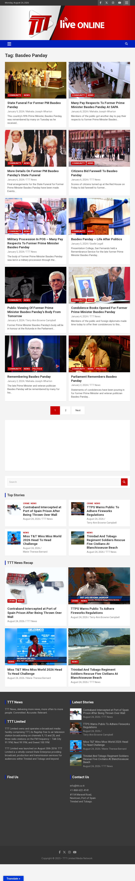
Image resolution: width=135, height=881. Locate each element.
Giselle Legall (96, 243)
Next (78, 410)
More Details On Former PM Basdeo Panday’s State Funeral (33, 173)
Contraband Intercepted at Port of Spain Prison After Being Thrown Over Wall (42, 511)
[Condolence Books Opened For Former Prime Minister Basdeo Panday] (99, 285)
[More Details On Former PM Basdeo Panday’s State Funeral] (36, 148)
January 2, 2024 (15, 381)
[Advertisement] (67, 445)
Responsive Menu (126, 3)
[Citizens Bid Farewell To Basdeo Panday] (99, 148)
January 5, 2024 (15, 251)
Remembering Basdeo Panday (29, 377)
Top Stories (16, 495)
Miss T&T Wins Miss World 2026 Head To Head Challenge (42, 540)
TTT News (31, 179)
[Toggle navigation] (9, 44)
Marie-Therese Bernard (35, 551)
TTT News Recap (20, 563)
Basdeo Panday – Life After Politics (96, 239)
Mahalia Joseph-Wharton (39, 111)
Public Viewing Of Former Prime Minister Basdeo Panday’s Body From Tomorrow (34, 312)
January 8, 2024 (79, 111)
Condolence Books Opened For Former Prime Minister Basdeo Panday (99, 310)
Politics (37, 369)
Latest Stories (83, 702)
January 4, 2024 (15, 320)
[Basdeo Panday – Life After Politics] (99, 216)
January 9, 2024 (15, 111)
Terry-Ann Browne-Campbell (41, 320)
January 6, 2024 (15, 179)
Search (124, 482)
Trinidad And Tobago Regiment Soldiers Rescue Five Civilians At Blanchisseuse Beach (106, 541)
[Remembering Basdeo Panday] (36, 353)
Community (14, 95)
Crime (26, 503)
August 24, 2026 (31, 519)
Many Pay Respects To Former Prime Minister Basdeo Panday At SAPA (98, 105)
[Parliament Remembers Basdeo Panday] (99, 353)
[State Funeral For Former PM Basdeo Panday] (36, 80)
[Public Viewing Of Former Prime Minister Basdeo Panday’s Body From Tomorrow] (36, 285)
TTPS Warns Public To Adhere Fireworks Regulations (103, 511)
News (27, 95)
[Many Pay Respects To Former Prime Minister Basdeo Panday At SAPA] (99, 80)
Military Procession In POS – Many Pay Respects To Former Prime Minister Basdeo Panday (35, 243)
